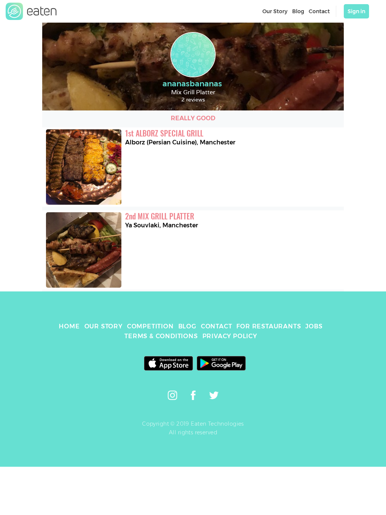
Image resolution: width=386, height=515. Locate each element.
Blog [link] (298, 11)
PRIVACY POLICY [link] (229, 336)
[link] (31, 11)
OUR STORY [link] (103, 326)
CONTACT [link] (216, 326)
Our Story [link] (275, 11)
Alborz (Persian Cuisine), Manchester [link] (180, 142)
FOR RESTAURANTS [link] (268, 326)
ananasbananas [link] (192, 83)
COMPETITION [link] (150, 326)
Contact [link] (319, 11)
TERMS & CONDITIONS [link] (161, 336)
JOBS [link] (313, 326)
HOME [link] (69, 326)
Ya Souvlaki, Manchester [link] (161, 225)
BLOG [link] (187, 326)
